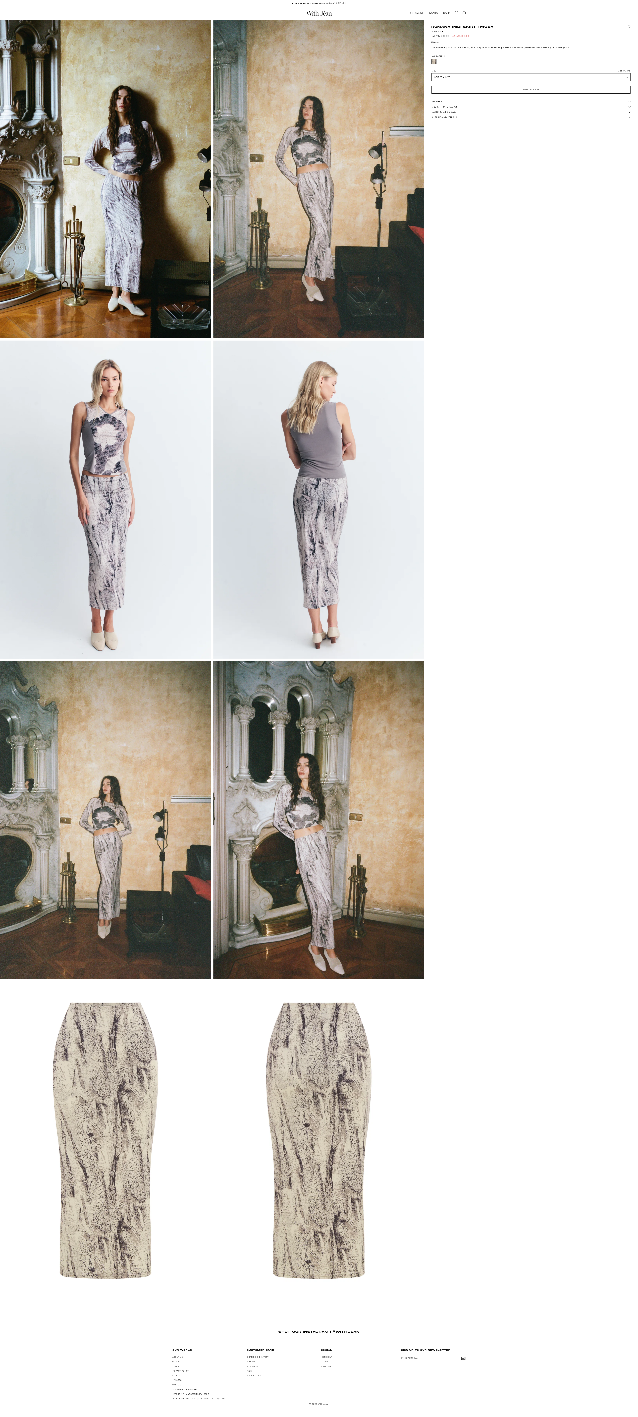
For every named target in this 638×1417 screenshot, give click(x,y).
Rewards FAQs (254, 1376)
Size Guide (252, 1366)
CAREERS (176, 1385)
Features (436, 101)
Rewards (177, 1380)
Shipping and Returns (444, 117)
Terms (175, 1366)
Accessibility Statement (185, 1389)
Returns (251, 1362)
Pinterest (326, 1366)
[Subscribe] (463, 1358)
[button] (416, 13)
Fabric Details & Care (443, 112)
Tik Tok (324, 1362)
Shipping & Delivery (258, 1357)
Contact (177, 1362)
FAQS (249, 1371)
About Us (177, 1357)
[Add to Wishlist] (629, 26)
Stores (176, 1376)
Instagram (326, 1357)
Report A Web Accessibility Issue (190, 1394)
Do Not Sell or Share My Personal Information (198, 1399)
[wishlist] (456, 12)
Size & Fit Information (444, 107)
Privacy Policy (180, 1371)
